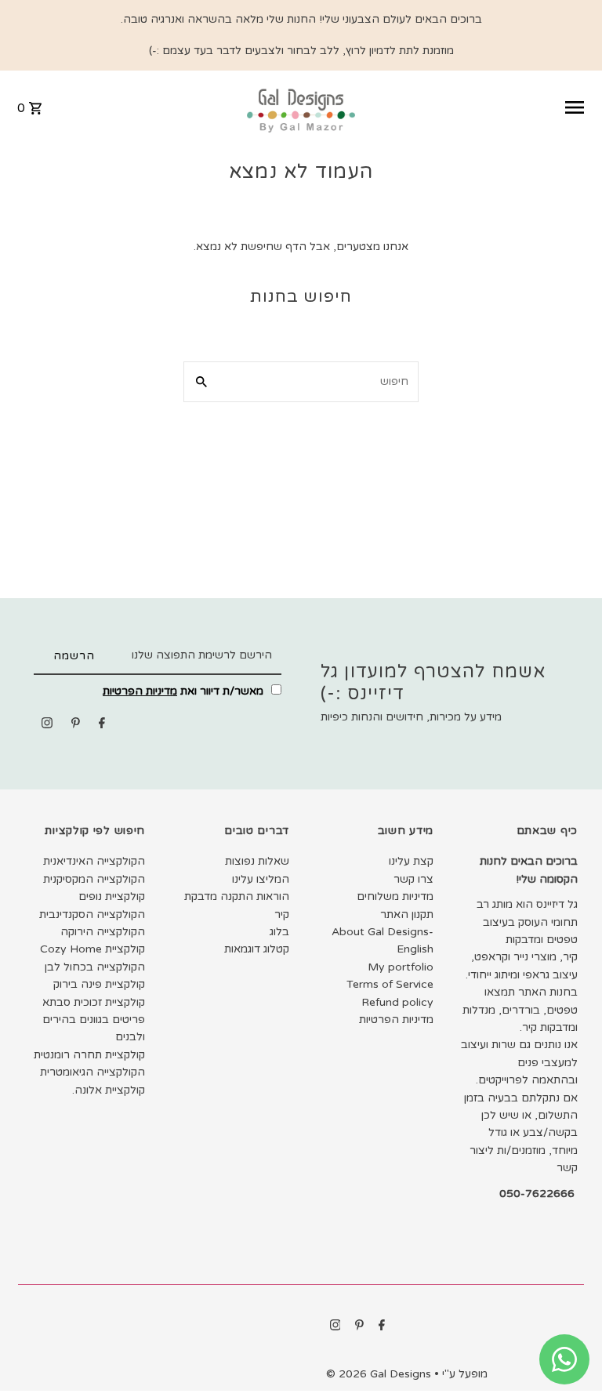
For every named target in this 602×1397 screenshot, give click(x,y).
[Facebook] (102, 726)
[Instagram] (47, 726)
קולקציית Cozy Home (92, 949)
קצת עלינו (411, 861)
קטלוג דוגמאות (256, 949)
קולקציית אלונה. (108, 1090)
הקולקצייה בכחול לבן (95, 967)
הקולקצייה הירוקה (102, 931)
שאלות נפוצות (257, 861)
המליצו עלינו (260, 879)
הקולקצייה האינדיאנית (94, 861)
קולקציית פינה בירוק (99, 984)
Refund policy (397, 1002)
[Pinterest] (75, 726)
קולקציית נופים (111, 896)
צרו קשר (413, 879)
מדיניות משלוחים (395, 896)
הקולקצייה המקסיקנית (94, 879)
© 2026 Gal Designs (380, 1374)
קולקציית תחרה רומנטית (89, 1054)
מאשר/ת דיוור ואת (185, 691)
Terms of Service (389, 984)
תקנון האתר (406, 914)
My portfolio (400, 967)
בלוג (279, 931)
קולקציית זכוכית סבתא (93, 1002)
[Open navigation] (477, 107)
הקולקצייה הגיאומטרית (92, 1072)
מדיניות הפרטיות (140, 691)
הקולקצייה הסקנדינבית (92, 914)
